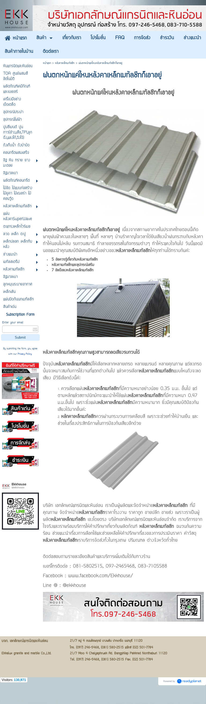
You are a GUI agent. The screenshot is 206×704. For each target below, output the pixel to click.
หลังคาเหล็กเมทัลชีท (65, 63)
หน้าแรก (47, 63)
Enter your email (12, 323)
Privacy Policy (25, 354)
